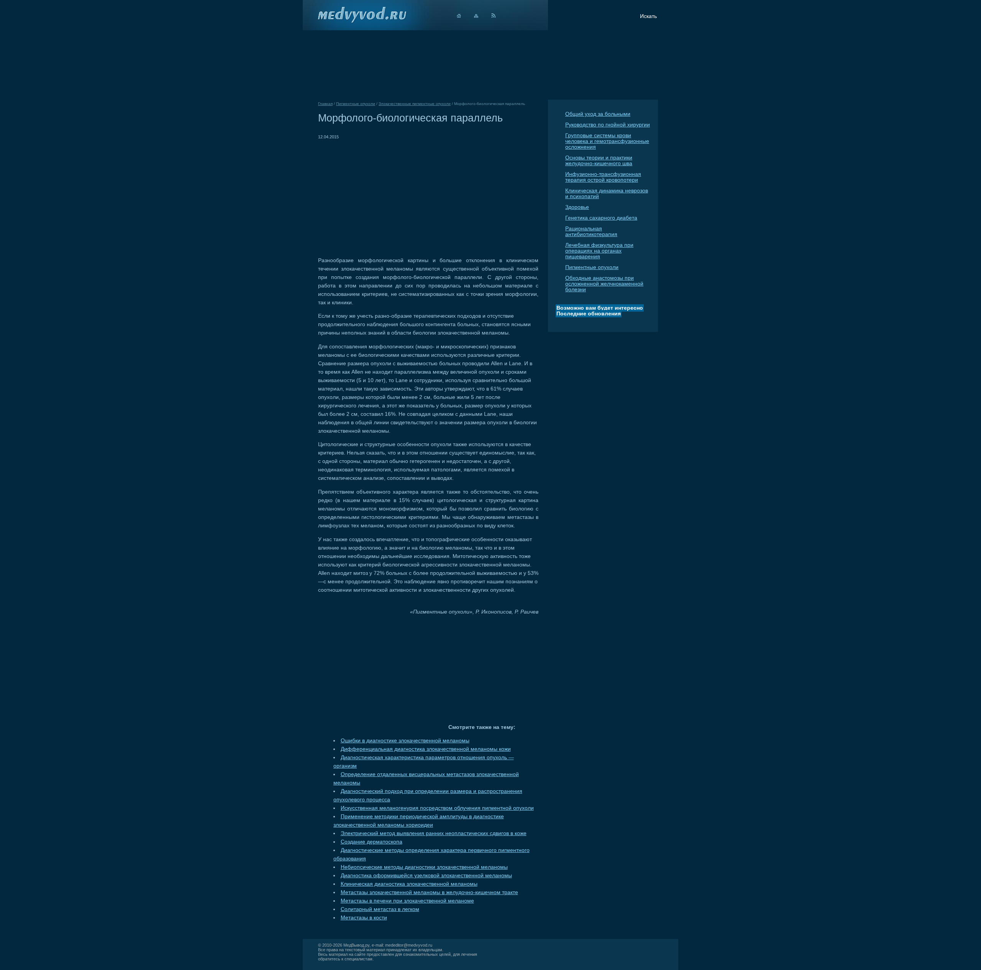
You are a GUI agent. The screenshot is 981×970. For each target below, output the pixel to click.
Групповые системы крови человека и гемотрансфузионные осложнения (607, 141)
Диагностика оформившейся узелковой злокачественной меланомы (426, 875)
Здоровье (577, 207)
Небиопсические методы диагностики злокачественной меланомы (424, 867)
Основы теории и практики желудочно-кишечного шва (598, 160)
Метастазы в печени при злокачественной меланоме (407, 901)
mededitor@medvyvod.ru (408, 945)
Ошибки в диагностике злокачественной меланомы (405, 741)
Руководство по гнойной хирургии (607, 125)
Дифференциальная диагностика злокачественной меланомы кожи (426, 749)
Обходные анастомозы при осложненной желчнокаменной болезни (604, 283)
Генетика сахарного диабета (601, 218)
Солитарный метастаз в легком (380, 909)
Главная (325, 104)
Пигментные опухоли (591, 267)
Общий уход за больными (597, 114)
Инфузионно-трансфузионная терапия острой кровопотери (603, 177)
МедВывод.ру (356, 945)
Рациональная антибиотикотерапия (591, 231)
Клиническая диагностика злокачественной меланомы (409, 884)
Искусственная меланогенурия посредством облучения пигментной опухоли (437, 808)
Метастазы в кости (364, 918)
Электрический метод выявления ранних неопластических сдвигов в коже (434, 833)
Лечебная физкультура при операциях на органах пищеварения (599, 250)
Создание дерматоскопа (371, 842)
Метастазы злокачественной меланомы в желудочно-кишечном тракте (429, 892)
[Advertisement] (382, 194)
